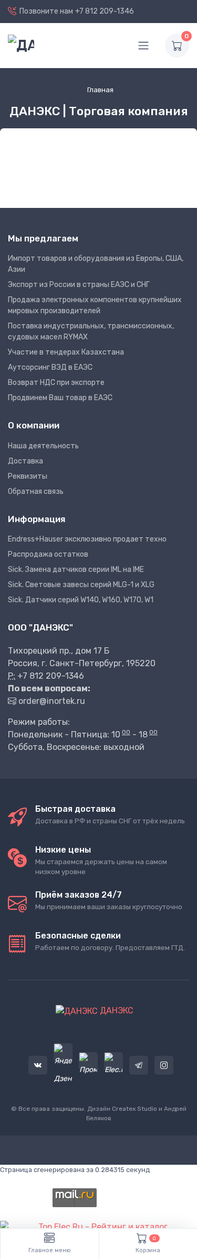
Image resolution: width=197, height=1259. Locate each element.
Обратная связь (36, 491)
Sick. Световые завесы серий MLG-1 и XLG (81, 584)
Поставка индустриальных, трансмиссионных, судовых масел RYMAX (91, 331)
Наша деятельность (43, 445)
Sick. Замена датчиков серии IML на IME (76, 569)
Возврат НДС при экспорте (56, 382)
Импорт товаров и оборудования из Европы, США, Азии (95, 264)
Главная (100, 90)
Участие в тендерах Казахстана (66, 352)
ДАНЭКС (115, 1010)
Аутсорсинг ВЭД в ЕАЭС (50, 367)
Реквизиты (27, 476)
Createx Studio (134, 1108)
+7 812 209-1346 (104, 11)
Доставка (25, 461)
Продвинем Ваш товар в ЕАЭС (60, 397)
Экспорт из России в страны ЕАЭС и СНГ (79, 284)
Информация (36, 519)
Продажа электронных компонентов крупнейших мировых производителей (95, 305)
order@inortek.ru (51, 701)
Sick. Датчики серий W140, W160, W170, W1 (80, 599)
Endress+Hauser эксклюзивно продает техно (87, 539)
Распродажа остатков (48, 554)
